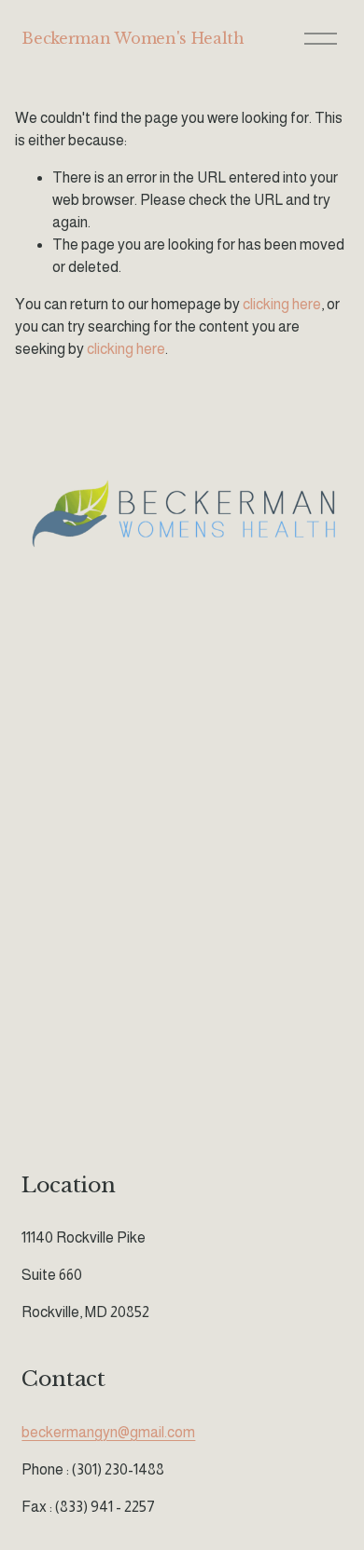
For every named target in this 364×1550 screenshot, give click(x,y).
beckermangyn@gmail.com (108, 1432)
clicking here (282, 304)
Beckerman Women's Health (132, 38)
